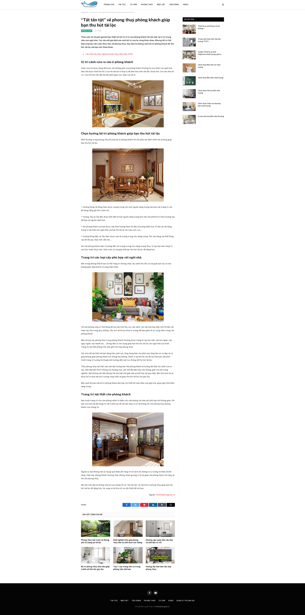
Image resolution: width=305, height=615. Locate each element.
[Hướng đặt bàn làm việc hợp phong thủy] (160, 555)
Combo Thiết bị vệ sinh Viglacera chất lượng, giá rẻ (209, 53)
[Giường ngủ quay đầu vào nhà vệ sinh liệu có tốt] (160, 528)
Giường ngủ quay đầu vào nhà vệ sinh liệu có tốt (159, 541)
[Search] (223, 4)
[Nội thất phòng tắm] (89, 4)
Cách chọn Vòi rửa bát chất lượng (209, 92)
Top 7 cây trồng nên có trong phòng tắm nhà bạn (126, 567)
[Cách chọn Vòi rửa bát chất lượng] (189, 93)
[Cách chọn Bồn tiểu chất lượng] (189, 80)
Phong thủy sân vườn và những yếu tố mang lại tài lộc (95, 541)
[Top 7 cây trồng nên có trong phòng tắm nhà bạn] (127, 555)
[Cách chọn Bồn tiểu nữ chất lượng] (189, 67)
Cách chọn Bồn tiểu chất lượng (210, 78)
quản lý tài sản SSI (185, 601)
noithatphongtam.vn (162, 606)
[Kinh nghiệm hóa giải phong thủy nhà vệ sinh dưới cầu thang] (127, 528)
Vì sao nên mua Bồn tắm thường (211, 116)
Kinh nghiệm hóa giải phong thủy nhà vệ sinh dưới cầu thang (127, 541)
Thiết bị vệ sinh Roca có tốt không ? (209, 27)
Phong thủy (147, 4)
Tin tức (122, 4)
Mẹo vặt (161, 4)
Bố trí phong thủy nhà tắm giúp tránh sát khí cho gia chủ (95, 567)
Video (185, 4)
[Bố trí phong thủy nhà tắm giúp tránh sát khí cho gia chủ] (95, 555)
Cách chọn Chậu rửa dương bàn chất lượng (209, 104)
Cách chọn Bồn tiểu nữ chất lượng (209, 66)
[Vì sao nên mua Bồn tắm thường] (189, 119)
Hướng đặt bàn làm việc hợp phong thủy (158, 567)
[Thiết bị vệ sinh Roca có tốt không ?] (189, 29)
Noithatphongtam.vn (165, 495)
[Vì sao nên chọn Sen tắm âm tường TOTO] (189, 42)
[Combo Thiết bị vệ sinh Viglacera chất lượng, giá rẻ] (189, 55)
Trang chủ (109, 4)
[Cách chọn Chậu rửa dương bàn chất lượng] (189, 106)
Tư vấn (133, 4)
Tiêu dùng (174, 4)
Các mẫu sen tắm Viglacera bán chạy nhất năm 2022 (109, 54)
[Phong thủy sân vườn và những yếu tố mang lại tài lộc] (95, 528)
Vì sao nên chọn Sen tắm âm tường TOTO (209, 40)
